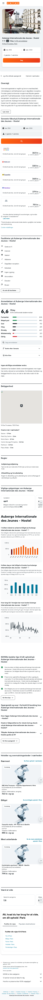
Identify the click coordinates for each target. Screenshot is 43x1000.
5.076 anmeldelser (20, 41)
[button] (3, 3)
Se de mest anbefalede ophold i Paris (34, 840)
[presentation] (28, 530)
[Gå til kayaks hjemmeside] (13, 3)
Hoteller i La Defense (22, 993)
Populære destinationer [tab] (27, 924)
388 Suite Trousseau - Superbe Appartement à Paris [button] (19, 785)
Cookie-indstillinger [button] (7, 227)
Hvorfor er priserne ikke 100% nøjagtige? (17, 981)
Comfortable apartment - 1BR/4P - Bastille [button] (15, 865)
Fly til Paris (9, 936)
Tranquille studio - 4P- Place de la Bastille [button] (16, 824)
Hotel (12, 992)
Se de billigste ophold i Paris (32, 800)
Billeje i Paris (9, 939)
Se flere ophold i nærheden (33, 761)
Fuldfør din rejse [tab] (10, 924)
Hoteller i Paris (10, 944)
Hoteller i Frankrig (32, 992)
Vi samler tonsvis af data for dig (13, 978)
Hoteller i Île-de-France (8, 993)
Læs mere (6, 218)
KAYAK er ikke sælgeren (11, 974)
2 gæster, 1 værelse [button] (11, 55)
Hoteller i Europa (20, 992)
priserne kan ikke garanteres (10, 968)
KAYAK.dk (5, 992)
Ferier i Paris (9, 941)
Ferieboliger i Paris (11, 947)
